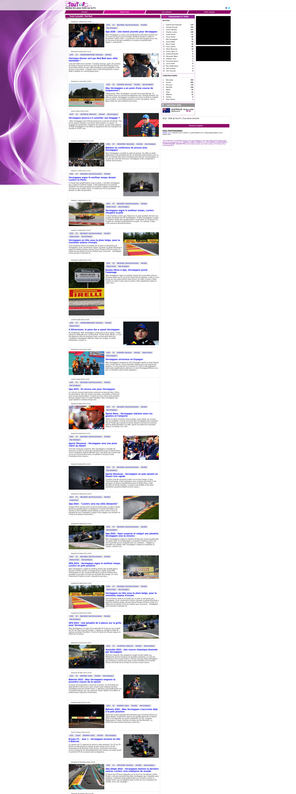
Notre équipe (209, 12)
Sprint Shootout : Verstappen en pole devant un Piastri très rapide (131, 475)
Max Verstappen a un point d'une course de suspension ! (129, 89)
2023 (71, 382)
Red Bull (144, 25)
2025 (71, 55)
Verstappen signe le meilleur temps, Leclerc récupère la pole (129, 211)
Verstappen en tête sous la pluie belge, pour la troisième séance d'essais (94, 241)
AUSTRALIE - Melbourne (88, 114)
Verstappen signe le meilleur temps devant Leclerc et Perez (92, 178)
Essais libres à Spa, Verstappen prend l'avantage (126, 271)
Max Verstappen (112, 28)
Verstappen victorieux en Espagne (124, 359)
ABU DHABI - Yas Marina (125, 765)
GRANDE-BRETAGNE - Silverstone (91, 55)
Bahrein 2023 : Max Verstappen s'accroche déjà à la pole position (131, 710)
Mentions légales (196, 126)
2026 (108, 25)
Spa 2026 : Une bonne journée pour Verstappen (131, 31)
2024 (108, 144)
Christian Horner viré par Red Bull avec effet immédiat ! (93, 59)
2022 (108, 765)
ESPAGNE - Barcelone (124, 84)
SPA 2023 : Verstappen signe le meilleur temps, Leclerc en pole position (95, 564)
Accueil (84, 12)
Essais (78, 735)
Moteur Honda (111, 207)
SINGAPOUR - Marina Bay (125, 144)
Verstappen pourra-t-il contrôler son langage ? (94, 118)
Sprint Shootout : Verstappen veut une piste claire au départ (93, 444)
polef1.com (167, 133)
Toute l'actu (125, 12)
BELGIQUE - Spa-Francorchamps (127, 25)
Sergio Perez (74, 500)
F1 (113, 25)
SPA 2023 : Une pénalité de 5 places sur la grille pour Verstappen (95, 624)
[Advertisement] (213, 30)
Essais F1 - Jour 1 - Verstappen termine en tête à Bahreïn (94, 740)
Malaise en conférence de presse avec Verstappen (126, 148)
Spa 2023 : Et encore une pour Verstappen (92, 389)
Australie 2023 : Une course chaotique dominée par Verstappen (131, 650)
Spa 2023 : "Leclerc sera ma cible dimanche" (93, 503)
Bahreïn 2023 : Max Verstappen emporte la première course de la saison (92, 680)
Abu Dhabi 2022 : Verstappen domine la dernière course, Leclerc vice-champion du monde (132, 770)
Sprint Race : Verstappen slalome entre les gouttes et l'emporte (129, 414)
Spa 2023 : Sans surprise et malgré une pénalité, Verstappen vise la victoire (132, 534)
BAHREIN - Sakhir (86, 676)
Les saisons (166, 12)
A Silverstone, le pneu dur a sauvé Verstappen (94, 329)
